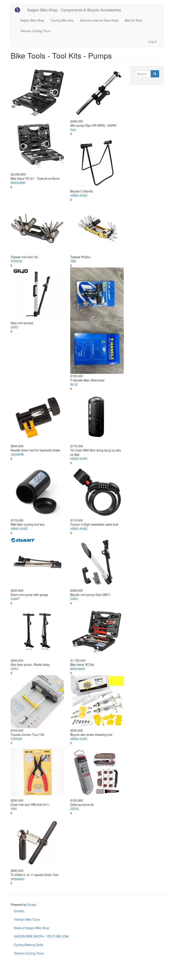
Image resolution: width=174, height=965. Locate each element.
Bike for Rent (133, 20)
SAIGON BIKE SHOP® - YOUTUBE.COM (41, 936)
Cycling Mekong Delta (28, 945)
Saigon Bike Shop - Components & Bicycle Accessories (74, 9)
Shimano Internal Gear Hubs (99, 20)
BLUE (74, 384)
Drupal (31, 904)
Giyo (73, 129)
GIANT (15, 599)
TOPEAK (16, 261)
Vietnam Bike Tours (27, 919)
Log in (153, 41)
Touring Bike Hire (62, 20)
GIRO (14, 327)
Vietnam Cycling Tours (35, 31)
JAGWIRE (17, 454)
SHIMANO (17, 879)
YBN (73, 261)
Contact (19, 911)
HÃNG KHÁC (79, 195)
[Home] (19, 9)
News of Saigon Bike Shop (31, 928)
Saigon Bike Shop (32, 20)
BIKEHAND (18, 183)
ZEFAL (74, 809)
